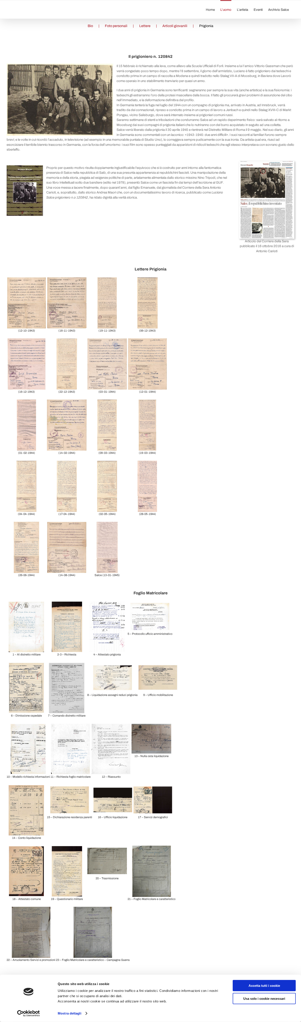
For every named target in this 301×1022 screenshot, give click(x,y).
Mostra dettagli (69, 1013)
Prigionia (206, 26)
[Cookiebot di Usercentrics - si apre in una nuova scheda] (28, 1013)
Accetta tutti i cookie (264, 985)
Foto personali (116, 26)
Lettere (144, 26)
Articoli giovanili (174, 26)
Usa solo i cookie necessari (264, 998)
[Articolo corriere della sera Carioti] (266, 162)
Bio (90, 26)
